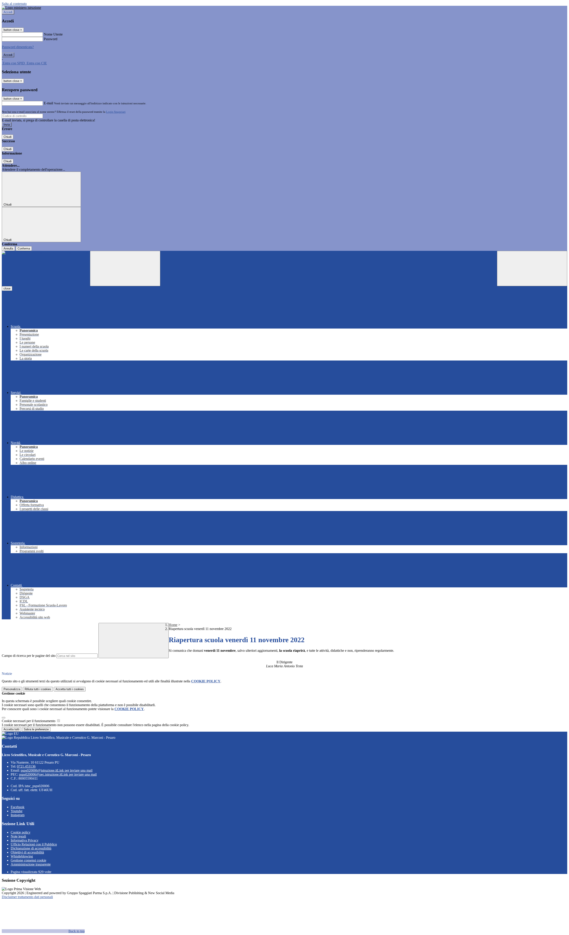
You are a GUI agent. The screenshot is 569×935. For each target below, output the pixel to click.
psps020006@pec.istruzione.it (58, 774)
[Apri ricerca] (532, 268)
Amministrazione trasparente (31, 864)
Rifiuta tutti (38, 689)
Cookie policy (20, 832)
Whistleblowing (22, 856)
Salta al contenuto (14, 4)
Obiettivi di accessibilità (27, 852)
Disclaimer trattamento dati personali (27, 897)
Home (173, 625)
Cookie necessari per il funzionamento (29, 721)
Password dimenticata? (18, 47)
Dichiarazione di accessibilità (31, 848)
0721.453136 (26, 766)
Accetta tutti (70, 689)
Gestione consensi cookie (28, 860)
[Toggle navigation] (125, 268)
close (7, 288)
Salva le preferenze (36, 729)
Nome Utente (53, 34)
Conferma (24, 248)
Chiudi (8, 137)
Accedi (8, 12)
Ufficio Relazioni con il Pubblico (34, 844)
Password (50, 39)
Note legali (18, 836)
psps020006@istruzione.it (56, 770)
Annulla (8, 248)
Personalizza (12, 689)
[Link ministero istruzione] (21, 8)
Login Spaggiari (116, 111)
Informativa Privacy (24, 840)
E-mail (48, 103)
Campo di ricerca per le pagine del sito (29, 656)
